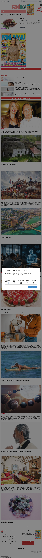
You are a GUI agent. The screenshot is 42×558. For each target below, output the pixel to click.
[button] (21, 277)
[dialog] (21, 279)
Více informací (30, 275)
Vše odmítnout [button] (22, 287)
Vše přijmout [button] (32, 287)
